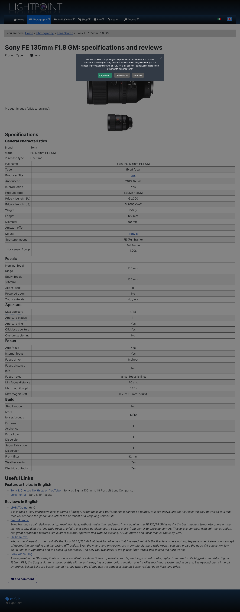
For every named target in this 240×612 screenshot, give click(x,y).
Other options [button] (122, 75)
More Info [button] (138, 75)
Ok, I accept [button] (105, 75)
